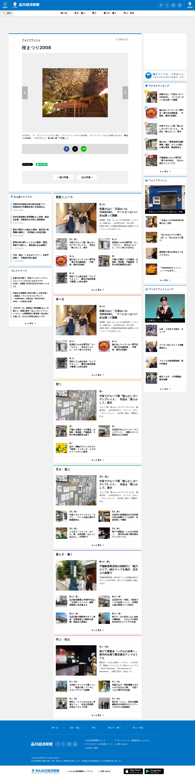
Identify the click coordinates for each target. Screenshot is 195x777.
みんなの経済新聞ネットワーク (45, 771)
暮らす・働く (110, 13)
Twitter (167, 5)
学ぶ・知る (129, 13)
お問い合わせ (122, 744)
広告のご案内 (92, 748)
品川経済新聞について (96, 740)
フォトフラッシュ (31, 40)
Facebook (160, 5)
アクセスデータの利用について (100, 744)
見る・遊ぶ (79, 13)
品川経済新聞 (26, 5)
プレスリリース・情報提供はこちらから (133, 740)
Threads (179, 5)
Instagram (173, 5)
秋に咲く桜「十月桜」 (57, 138)
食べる (64, 13)
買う (94, 13)
